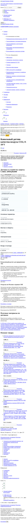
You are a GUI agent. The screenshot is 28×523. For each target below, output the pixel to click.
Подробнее (3, 521)
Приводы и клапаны (8, 463)
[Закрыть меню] (1, 29)
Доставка (5, 94)
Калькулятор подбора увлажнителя (12, 446)
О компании (6, 92)
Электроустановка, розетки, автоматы (15, 89)
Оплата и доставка (8, 166)
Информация (6, 99)
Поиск (2, 7)
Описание (5, 162)
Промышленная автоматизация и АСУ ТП (16, 38)
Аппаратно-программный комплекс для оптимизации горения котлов (13, 441)
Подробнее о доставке (6, 303)
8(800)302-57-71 (7, 18)
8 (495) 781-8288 (13, 428)
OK (7, 521)
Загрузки (8, 102)
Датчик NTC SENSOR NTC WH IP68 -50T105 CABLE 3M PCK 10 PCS (14, 383)
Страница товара (14, 123)
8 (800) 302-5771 (5, 428)
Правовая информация (11, 104)
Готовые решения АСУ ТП (12, 62)
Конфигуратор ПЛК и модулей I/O (11, 447)
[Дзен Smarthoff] (4, 486)
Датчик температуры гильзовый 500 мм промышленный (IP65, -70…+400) (13, 347)
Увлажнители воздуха (11, 87)
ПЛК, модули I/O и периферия (13, 69)
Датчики (8, 64)
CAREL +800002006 (18, 252)
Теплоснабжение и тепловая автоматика (16, 41)
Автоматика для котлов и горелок (14, 60)
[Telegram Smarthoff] (4, 484)
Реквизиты (9, 106)
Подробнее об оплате (6, 280)
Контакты (5, 109)
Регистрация (6, 16)
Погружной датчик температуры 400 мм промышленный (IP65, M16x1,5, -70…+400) (14, 393)
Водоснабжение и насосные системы (15, 51)
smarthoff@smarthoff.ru (8, 20)
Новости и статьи (7, 475)
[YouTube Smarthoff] (4, 488)
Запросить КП (22, 153)
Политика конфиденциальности (11, 438)
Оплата (5, 97)
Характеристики (7, 164)
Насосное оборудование (12, 67)
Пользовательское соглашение (8, 437)
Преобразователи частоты (9, 464)
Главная (5, 31)
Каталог (5, 34)
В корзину (16, 153)
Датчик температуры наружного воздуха (13, 337)
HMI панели (9, 57)
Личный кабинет (7, 15)
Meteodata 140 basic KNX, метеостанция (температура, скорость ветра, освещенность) (14, 357)
